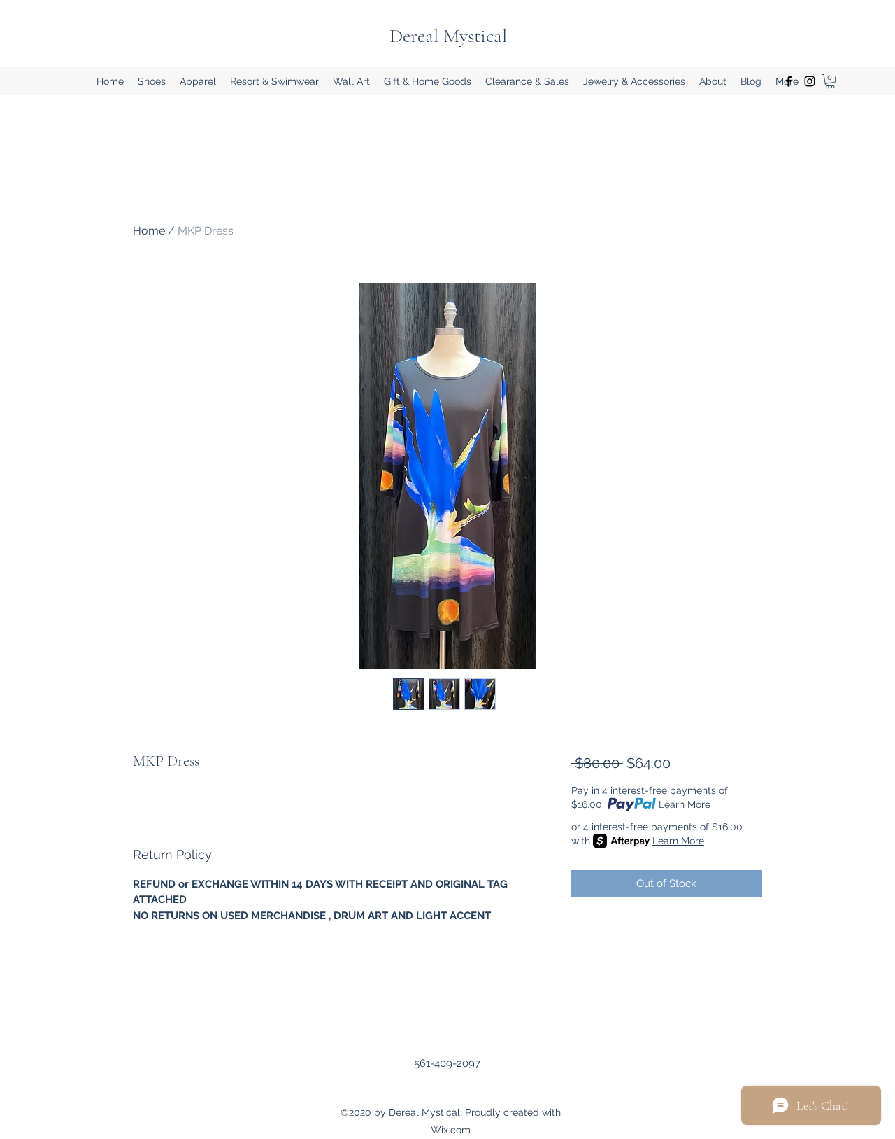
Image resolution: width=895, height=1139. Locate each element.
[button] (152, 81)
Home (149, 230)
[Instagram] (810, 81)
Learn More (684, 804)
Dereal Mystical (448, 36)
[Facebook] (789, 81)
